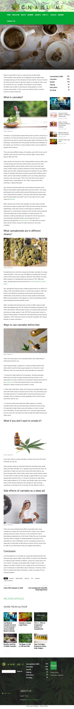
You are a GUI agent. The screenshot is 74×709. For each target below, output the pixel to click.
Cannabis (10, 26)
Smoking (61, 15)
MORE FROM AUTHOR (15, 606)
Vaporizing (10, 382)
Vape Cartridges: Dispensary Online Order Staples (40, 646)
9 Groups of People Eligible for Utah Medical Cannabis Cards (64, 115)
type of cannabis (8, 580)
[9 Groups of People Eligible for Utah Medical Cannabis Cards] (53, 115)
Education (15, 15)
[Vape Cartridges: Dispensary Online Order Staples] (40, 638)
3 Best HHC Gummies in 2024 (13, 588)
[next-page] (7, 652)
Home (5, 26)
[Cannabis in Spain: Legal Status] (25, 616)
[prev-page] (5, 652)
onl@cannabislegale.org (34, 699)
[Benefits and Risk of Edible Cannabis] (10, 638)
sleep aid (27, 578)
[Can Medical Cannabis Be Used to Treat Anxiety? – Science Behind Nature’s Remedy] (10, 616)
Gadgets (38, 15)
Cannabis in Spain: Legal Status (25, 624)
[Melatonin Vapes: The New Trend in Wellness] (53, 134)
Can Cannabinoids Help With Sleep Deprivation (37, 589)
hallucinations (24, 220)
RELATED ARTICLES (14, 598)
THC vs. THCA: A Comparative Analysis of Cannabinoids (39, 626)
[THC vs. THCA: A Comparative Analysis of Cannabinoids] (40, 616)
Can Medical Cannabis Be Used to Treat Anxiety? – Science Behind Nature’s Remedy (10, 627)
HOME (9, 15)
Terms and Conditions (56, 675)
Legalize (53, 15)
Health (23, 15)
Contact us (11, 21)
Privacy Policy (54, 672)
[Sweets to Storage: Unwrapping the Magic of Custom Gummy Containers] (53, 124)
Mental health (19, 578)
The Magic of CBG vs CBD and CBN (25, 645)
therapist (37, 578)
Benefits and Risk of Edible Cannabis (10, 645)
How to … (46, 15)
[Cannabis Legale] (37, 5)
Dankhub (12, 199)
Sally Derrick (54, 108)
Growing (30, 15)
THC (32, 578)
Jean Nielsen (8, 69)
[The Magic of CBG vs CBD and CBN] (25, 638)
